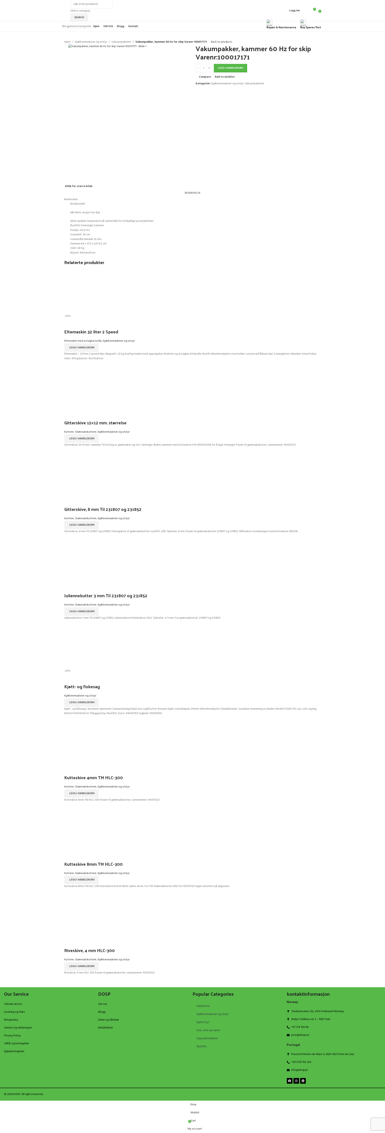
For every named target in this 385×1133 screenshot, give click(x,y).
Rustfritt (202, 1046)
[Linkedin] (303, 1081)
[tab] (192, 193)
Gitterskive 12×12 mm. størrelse (95, 423)
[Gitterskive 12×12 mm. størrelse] (192, 387)
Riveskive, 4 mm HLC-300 (89, 950)
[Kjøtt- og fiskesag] (192, 646)
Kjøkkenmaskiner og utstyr (91, 42)
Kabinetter (203, 1006)
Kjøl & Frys (203, 1022)
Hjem (67, 42)
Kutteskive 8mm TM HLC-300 (93, 864)
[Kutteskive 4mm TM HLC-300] (192, 742)
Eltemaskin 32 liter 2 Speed (91, 332)
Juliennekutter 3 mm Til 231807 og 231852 (105, 595)
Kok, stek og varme (208, 1030)
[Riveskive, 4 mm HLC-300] (192, 915)
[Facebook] (289, 1081)
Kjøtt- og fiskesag (82, 686)
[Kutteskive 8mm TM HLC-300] (192, 828)
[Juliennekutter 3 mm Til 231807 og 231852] (192, 560)
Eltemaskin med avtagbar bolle (83, 341)
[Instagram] (296, 1081)
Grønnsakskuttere (85, 432)
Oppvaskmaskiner (207, 1038)
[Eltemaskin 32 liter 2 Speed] (192, 291)
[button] (81, 347)
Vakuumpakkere (121, 42)
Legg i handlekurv (230, 68)
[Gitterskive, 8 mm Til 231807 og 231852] (192, 473)
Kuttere (69, 432)
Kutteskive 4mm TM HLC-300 (93, 777)
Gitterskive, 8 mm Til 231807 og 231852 (102, 509)
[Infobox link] (192, 16)
